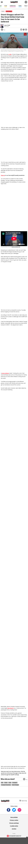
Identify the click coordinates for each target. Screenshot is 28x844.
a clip (9, 54)
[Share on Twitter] (24, 29)
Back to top (24, 800)
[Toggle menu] (2, 2)
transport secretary (6, 784)
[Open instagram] (19, 810)
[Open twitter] (14, 810)
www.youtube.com (16, 247)
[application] (14, 40)
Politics (3, 11)
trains (5, 782)
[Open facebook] (8, 810)
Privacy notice (14, 820)
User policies (14, 817)
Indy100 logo (14, 2)
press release (5, 373)
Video (20, 5)
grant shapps (9, 11)
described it (10, 708)
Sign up (3, 175)
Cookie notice (14, 826)
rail (2, 782)
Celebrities (13, 5)
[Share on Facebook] (21, 29)
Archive (14, 829)
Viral (5, 5)
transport (14, 782)
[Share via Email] (26, 29)
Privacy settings (14, 823)
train (10, 782)
